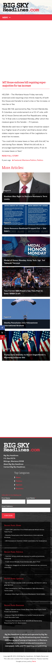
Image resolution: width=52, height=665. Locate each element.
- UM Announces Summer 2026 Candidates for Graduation (25, 541)
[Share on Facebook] (2, 327)
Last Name (31, 498)
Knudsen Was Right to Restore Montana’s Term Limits (25, 197)
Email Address (8, 506)
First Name (6, 498)
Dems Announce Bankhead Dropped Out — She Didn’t (25, 229)
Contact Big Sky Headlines (14, 467)
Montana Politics (29, 160)
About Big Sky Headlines (13, 464)
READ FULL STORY (10, 156)
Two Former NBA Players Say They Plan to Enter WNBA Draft (23, 292)
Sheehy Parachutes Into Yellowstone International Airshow (21, 324)
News (18, 477)
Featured (17, 160)
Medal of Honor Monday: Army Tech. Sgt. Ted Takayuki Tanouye (24, 261)
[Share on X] (2, 332)
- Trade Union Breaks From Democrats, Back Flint (22, 562)
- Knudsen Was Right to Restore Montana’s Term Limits (24, 594)
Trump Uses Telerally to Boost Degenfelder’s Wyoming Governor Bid (25, 355)
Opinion (19, 485)
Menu (5, 17)
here (34, 661)
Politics (40, 160)
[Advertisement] (26, 50)
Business (19, 488)
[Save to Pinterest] (2, 337)
